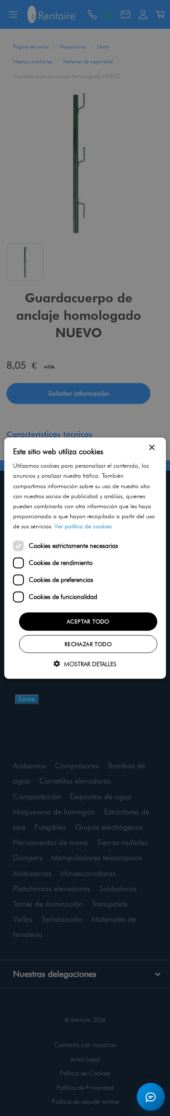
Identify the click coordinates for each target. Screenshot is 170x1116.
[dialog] (85, 558)
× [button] (151, 448)
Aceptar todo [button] (88, 621)
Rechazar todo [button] (88, 643)
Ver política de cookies (83, 526)
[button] (85, 663)
